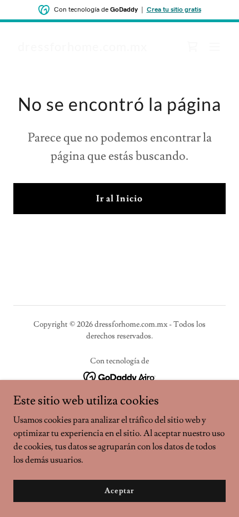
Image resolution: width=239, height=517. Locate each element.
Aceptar (119, 490)
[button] (214, 47)
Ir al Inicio (119, 198)
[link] (82, 48)
